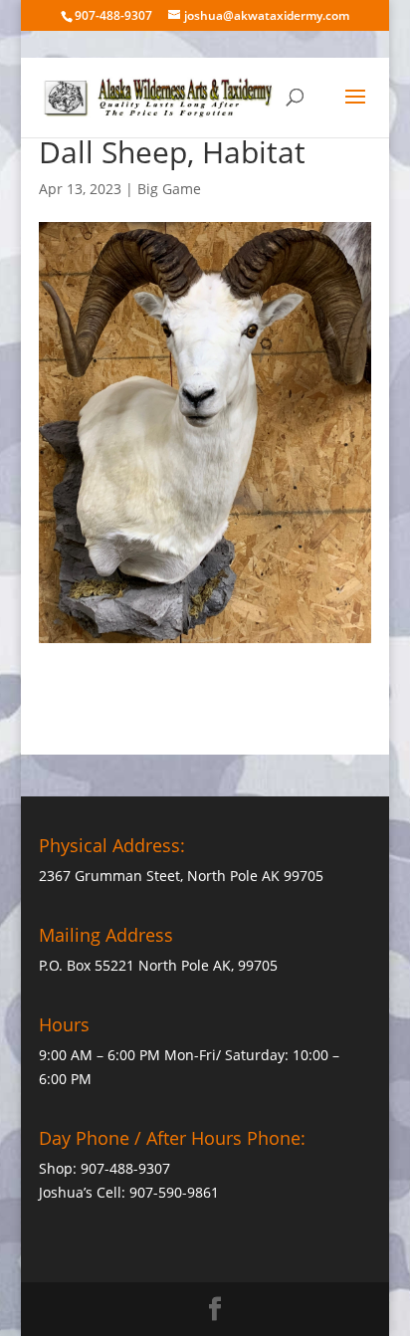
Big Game (169, 188)
